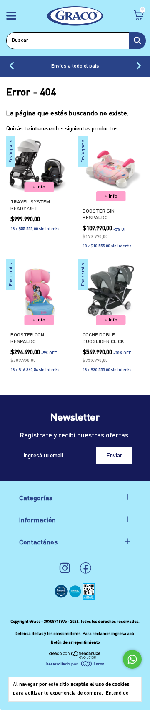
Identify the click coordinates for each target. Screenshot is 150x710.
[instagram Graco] (64, 568)
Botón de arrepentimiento (75, 642)
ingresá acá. (123, 634)
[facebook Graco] (85, 568)
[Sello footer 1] (62, 598)
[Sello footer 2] (75, 598)
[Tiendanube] (75, 657)
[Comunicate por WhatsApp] (132, 659)
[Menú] (12, 17)
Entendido (117, 693)
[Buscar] (137, 40)
